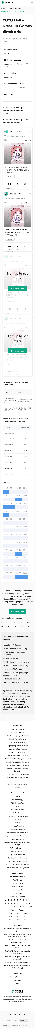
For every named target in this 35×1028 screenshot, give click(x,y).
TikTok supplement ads (12, 678)
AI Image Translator (17, 826)
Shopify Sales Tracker (17, 729)
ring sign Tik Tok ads (11, 658)
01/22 (25, 913)
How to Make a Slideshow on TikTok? (17, 962)
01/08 (17, 919)
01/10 (25, 916)
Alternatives (17, 819)
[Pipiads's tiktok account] (19, 1014)
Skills (17, 806)
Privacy (9, 1020)
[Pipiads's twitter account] (15, 1014)
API (17, 983)
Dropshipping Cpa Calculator (17, 749)
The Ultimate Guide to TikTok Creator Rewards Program (17, 941)
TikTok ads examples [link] (14, 8)
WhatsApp (17, 980)
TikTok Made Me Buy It (17, 848)
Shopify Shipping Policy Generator (17, 777)
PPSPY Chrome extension (17, 784)
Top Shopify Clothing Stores (17, 861)
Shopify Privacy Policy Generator (17, 762)
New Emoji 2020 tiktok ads (11, 622)
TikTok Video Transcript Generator (17, 816)
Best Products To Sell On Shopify (17, 864)
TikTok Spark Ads (17, 803)
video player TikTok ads (12, 645)
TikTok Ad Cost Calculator (17, 752)
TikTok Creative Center (17, 813)
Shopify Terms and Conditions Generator (17, 770)
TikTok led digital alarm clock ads (15, 682)
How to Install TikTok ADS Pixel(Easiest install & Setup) (17, 966)
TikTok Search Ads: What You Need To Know (17, 929)
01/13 (17, 916)
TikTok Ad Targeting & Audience (17, 736)
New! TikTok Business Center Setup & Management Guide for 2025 (17, 935)
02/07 (10, 913)
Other (29, 906)
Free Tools (17, 781)
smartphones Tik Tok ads (12, 669)
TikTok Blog (17, 880)
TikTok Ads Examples (17, 877)
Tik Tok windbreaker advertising (15, 648)
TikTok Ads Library (17, 809)
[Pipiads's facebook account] (10, 1014)
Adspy (17, 796)
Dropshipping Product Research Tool (17, 836)
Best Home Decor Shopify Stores (17, 868)
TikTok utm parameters (17, 732)
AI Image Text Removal (17, 829)
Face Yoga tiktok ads (4, 626)
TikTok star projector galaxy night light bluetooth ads (15, 673)
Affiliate (17, 787)
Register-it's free (17, 288)
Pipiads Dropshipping (17, 839)
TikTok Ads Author (17, 890)
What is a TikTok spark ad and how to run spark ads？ (17, 958)
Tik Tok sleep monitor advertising (15, 665)
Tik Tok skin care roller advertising (16, 662)
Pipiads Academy (17, 893)
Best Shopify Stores (17, 851)
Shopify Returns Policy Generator (17, 774)
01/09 (10, 919)
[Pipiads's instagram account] (24, 1014)
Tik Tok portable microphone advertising (14, 653)
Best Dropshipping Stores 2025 (17, 832)
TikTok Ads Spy (17, 800)
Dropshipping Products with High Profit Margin (17, 843)
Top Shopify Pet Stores (17, 854)
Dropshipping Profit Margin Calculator (18, 759)
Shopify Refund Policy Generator (17, 765)
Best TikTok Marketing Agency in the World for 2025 (17, 952)
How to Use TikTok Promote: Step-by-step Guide (18, 946)
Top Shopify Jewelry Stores (17, 858)
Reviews (17, 823)
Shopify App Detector (17, 742)
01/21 (10, 916)
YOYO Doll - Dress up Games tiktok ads (4, 622)
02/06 (17, 913)
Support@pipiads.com (17, 977)
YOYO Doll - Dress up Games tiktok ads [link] (14, 12)
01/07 (25, 919)
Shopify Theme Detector (17, 739)
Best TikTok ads (17, 886)
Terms (16, 1020)
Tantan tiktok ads (17, 626)
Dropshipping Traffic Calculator (17, 746)
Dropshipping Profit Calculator (17, 755)
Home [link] (3, 8)
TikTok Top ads (17, 883)
